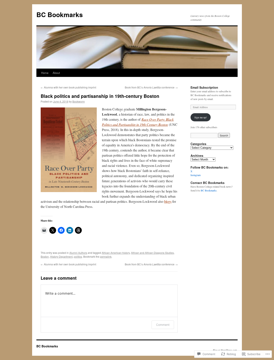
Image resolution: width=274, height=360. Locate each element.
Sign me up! (200, 117)
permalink (106, 256)
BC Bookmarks (59, 14)
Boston (45, 256)
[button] (69, 149)
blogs (167, 201)
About (56, 73)
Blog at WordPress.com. (225, 350)
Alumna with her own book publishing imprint (68, 87)
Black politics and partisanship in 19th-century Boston (100, 96)
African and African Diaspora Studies (152, 252)
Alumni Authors (78, 252)
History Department (61, 256)
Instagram (196, 175)
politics (78, 256)
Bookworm (78, 101)
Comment (163, 324)
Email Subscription (204, 87)
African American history (116, 252)
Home (44, 73)
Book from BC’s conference (151, 87)
